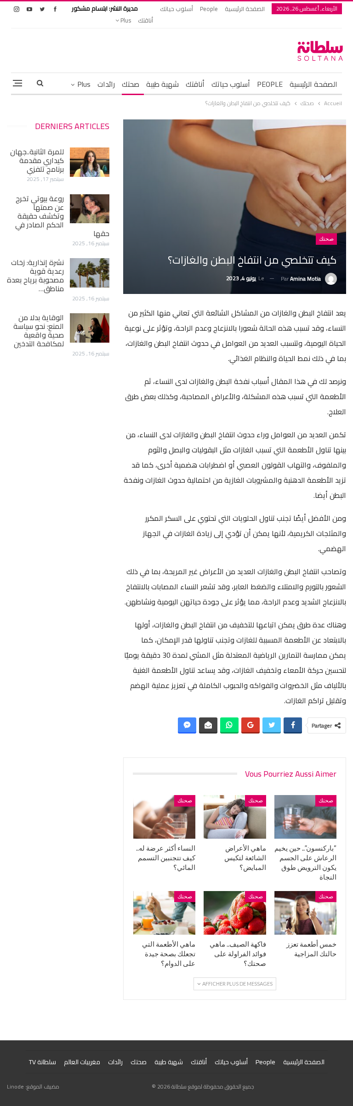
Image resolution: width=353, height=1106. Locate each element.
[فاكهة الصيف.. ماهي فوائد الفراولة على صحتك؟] (235, 913)
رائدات (106, 84)
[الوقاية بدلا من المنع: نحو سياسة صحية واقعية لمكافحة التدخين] (89, 328)
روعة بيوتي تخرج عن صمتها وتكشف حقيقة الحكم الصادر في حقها (62, 216)
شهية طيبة (162, 84)
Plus (125, 20)
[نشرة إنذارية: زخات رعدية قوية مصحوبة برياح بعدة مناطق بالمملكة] (89, 273)
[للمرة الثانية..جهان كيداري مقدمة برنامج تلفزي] (89, 162)
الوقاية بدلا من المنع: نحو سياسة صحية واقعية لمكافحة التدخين (38, 330)
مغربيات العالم (82, 1062)
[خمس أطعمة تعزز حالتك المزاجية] (305, 913)
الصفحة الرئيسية (245, 8)
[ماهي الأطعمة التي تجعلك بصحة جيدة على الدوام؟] (164, 913)
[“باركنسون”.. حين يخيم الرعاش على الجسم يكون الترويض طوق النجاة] (305, 817)
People (209, 8)
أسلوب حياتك (176, 8)
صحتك (130, 84)
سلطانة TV (42, 1062)
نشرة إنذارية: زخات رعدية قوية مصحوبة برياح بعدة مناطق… (35, 275)
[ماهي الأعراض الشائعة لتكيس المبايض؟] (235, 817)
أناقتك (145, 20)
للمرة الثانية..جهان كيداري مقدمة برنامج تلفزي (37, 160)
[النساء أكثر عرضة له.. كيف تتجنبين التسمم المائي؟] (164, 817)
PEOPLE (270, 84)
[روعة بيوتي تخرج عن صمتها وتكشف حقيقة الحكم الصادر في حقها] (89, 209)
